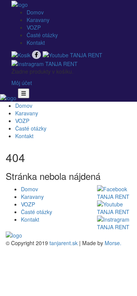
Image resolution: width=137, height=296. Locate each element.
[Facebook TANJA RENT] (37, 54)
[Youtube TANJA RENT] (72, 54)
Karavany (38, 20)
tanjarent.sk (63, 243)
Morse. (113, 243)
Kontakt (36, 42)
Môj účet (21, 83)
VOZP (34, 27)
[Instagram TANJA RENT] (44, 63)
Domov (35, 12)
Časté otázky (42, 35)
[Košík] (21, 54)
